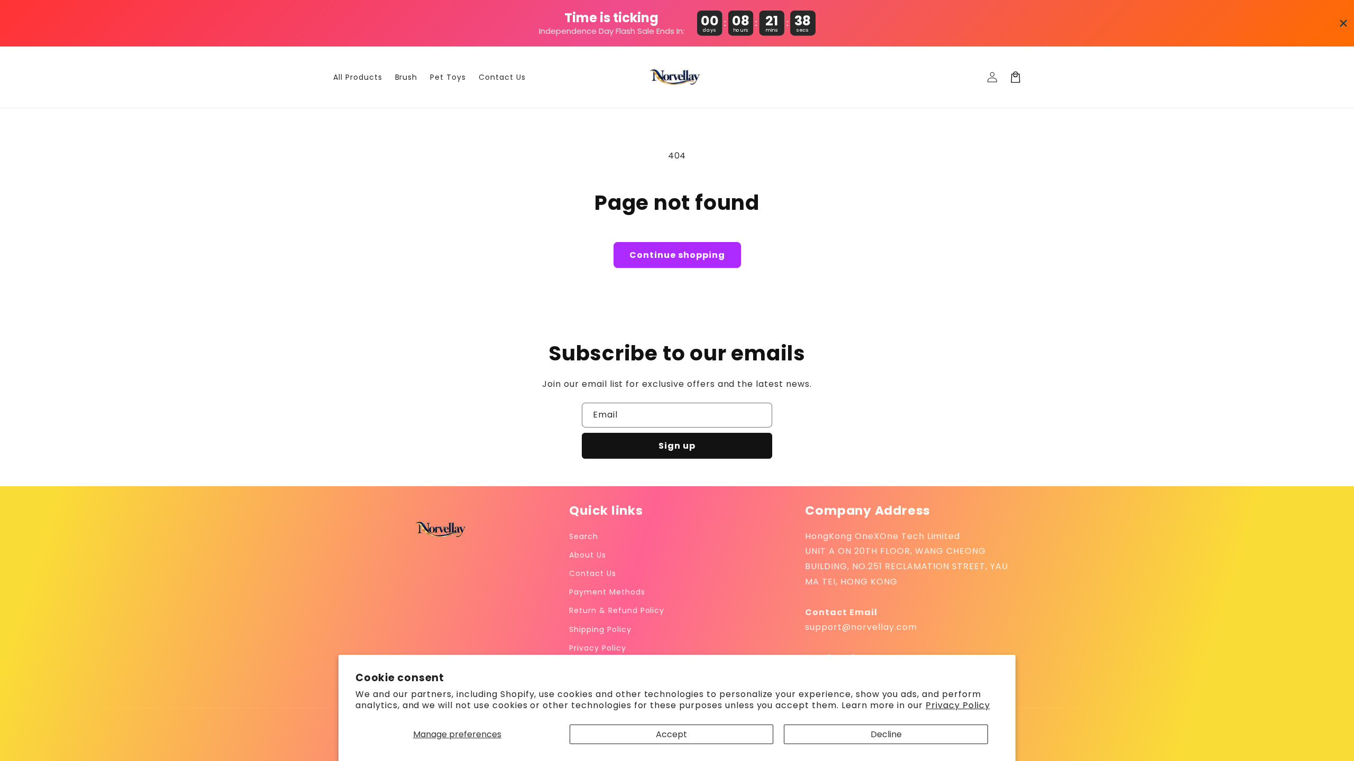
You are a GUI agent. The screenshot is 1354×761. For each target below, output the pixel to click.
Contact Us (592, 573)
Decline (886, 734)
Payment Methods (607, 592)
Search (583, 536)
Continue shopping (677, 255)
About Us (587, 555)
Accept (671, 734)
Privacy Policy (958, 705)
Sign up (677, 446)
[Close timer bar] (1343, 23)
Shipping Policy (600, 629)
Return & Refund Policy (616, 610)
